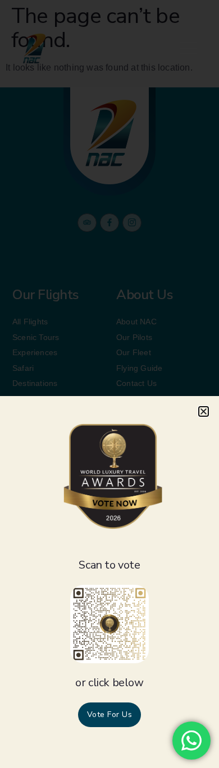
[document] (109, 384)
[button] (203, 411)
